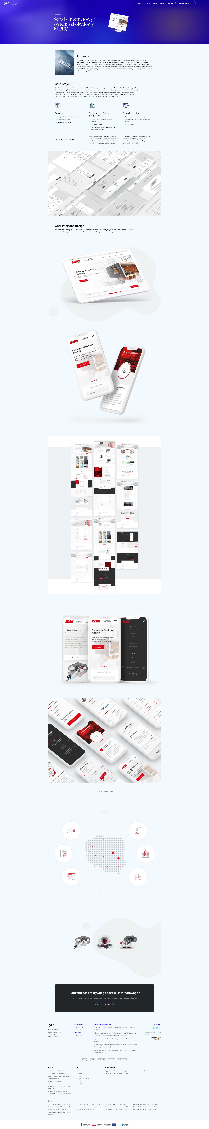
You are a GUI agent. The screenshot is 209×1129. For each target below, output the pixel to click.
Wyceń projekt (104, 1004)
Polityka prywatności (83, 1078)
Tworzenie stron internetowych (57, 1071)
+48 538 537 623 (79, 1029)
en (203, 3)
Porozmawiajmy (185, 3)
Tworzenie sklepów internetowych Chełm (145, 1107)
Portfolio (148, 3)
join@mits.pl (78, 1035)
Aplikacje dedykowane (55, 1081)
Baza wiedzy (80, 1073)
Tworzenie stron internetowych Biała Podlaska (59, 1113)
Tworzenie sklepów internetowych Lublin (145, 1104)
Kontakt (170, 3)
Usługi (140, 3)
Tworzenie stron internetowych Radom (88, 1104)
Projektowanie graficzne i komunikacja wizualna (59, 1087)
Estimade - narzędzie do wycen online (116, 1073)
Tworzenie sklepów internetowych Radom (61, 1107)
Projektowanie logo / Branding (57, 1091)
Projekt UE (80, 1084)
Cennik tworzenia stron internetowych (116, 1104)
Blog (78, 1071)
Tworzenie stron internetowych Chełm (144, 1109)
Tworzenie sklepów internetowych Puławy (89, 1107)
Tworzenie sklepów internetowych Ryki (116, 1107)
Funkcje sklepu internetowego (86, 1109)
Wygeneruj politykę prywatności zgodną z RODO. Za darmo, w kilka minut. (127, 1071)
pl (199, 3)
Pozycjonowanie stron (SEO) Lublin (59, 1076)
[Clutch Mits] (160, 1028)
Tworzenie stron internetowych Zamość (117, 1109)
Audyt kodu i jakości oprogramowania (59, 1094)
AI (49, 1084)
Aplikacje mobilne (53, 1078)
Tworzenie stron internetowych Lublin (59, 1104)
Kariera (155, 3)
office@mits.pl (78, 1027)
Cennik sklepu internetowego (57, 1109)
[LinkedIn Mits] (153, 1028)
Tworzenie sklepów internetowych (58, 1073)
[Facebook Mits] (150, 1028)
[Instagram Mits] (157, 1028)
